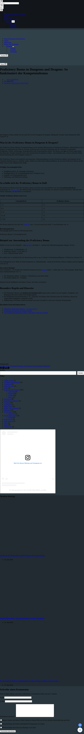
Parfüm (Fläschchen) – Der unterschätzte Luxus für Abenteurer (22, 618)
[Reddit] (6, 368)
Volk (17, 190)
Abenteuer (11, 391)
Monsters (7, 410)
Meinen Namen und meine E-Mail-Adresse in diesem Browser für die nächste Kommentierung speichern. (36, 720)
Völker (10, 395)
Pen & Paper (24, 83)
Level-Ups (26, 224)
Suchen (2, 370)
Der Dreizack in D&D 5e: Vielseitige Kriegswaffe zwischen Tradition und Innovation (29, 681)
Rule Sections (8, 421)
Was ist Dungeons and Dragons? (14, 39)
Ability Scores (8, 380)
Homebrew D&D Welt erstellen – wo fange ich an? (20, 309)
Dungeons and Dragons (11, 83)
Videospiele (8, 427)
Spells (6, 425)
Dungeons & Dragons (7, 366)
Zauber (10, 397)
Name (2, 697)
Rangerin (29, 245)
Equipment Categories (11, 401)
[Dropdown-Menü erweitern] (13, 46)
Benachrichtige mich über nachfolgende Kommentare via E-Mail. (23, 724)
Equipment (7, 399)
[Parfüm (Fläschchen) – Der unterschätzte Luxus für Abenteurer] (39, 614)
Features (7, 403)
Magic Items (8, 406)
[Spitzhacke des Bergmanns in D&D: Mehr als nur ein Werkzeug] (39, 551)
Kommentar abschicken (8, 731)
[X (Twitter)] (3, 368)
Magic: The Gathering (11, 44)
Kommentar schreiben (7, 716)
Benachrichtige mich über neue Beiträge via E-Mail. (19, 727)
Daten (6, 388)
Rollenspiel (45, 366)
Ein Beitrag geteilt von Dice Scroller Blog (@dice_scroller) (27, 490)
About (6, 40)
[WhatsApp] (8, 368)
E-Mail (2, 701)
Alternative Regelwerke (11, 382)
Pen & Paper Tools (10, 415)
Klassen (10, 393)
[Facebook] (1, 368)
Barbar (44, 270)
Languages (7, 404)
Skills (6, 423)
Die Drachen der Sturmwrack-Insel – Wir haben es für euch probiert (26, 313)
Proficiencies (8, 419)
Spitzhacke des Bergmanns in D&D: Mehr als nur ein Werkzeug (22, 555)
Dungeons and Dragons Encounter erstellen (18, 311)
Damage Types (9, 386)
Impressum (7, 42)
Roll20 (10, 417)
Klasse (13, 190)
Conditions (7, 384)
